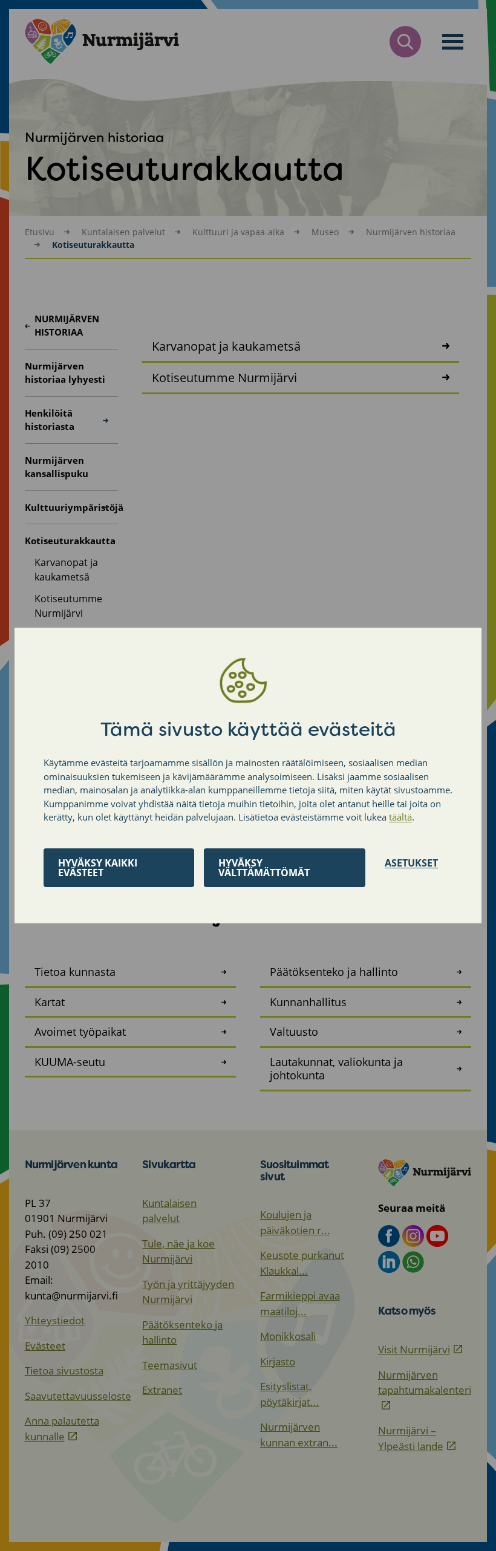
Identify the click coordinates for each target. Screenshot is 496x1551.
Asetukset (411, 863)
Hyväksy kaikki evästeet (97, 867)
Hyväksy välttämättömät (264, 867)
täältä (400, 817)
